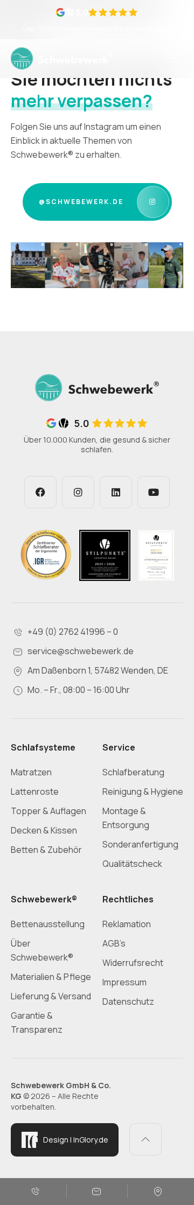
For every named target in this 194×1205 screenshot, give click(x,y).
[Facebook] (40, 492)
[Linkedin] (116, 492)
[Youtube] (153, 492)
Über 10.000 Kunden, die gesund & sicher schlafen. (97, 28)
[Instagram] (78, 492)
